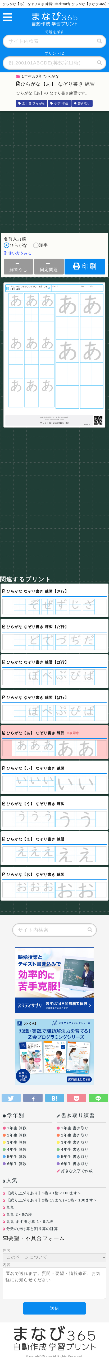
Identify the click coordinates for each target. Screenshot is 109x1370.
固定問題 (49, 269)
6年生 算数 (17, 1164)
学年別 (15, 1115)
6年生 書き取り (75, 1164)
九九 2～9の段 (19, 1214)
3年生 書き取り (75, 1142)
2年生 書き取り (75, 1135)
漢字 (43, 245)
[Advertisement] (54, 171)
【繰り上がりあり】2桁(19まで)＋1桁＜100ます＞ (51, 1200)
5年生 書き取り (75, 1156)
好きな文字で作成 (77, 1171)
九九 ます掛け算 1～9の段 (29, 1221)
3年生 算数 (17, 1142)
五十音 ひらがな (33, 103)
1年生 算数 (17, 1128)
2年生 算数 (17, 1135)
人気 (12, 1180)
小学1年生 (61, 103)
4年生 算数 (17, 1149)
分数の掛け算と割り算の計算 (32, 1229)
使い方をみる (19, 253)
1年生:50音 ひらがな (40, 76)
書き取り (84, 103)
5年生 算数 (17, 1156)
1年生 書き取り (75, 1128)
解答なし (19, 269)
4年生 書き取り (75, 1149)
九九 (10, 1207)
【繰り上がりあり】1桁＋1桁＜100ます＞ (44, 1193)
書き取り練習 (78, 1115)
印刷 (89, 266)
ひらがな (19, 245)
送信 (54, 1308)
